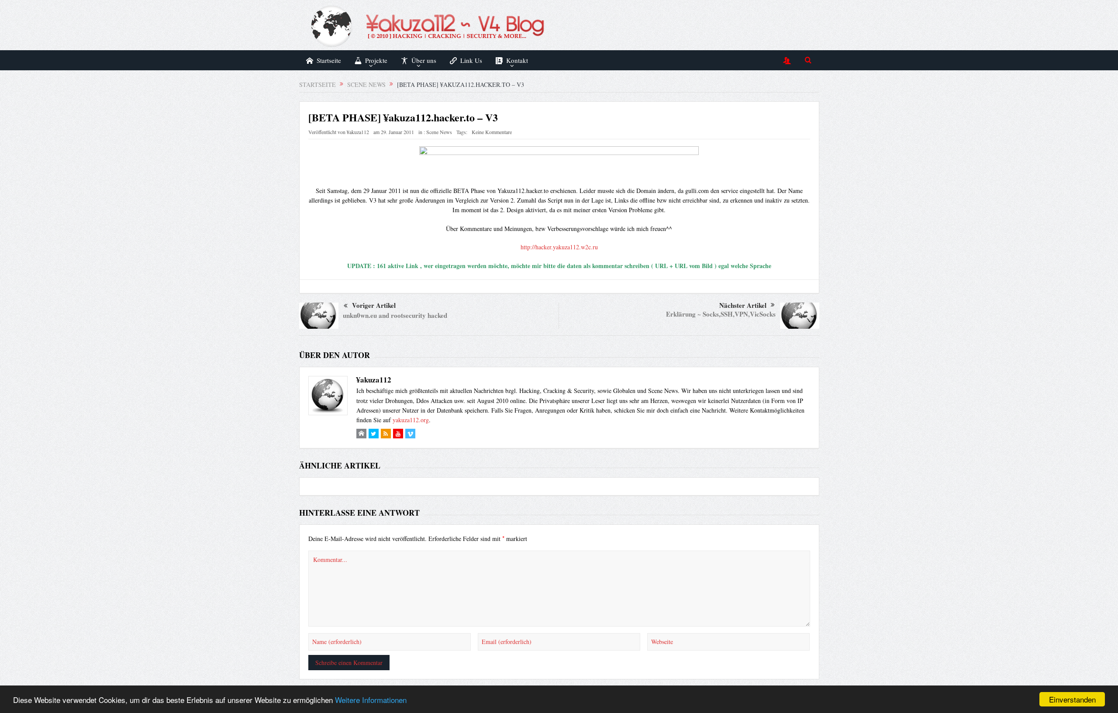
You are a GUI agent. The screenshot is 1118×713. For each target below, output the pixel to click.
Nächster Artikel (742, 305)
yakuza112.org (411, 420)
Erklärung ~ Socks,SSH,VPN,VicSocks (721, 314)
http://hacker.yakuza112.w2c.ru (559, 247)
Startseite (329, 60)
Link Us (471, 60)
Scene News (439, 131)
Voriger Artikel (374, 305)
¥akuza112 (358, 131)
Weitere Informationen (371, 699)
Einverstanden (1072, 699)
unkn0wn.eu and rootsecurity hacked (395, 315)
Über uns (423, 60)
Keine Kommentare (492, 131)
